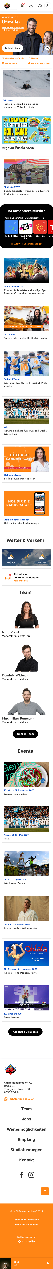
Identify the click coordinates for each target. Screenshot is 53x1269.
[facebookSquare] (22, 1175)
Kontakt (26, 1160)
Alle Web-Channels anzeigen (28, 244)
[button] (40, 6)
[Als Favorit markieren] (15, 223)
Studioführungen (27, 1149)
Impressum (33, 1219)
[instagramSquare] (31, 1175)
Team (26, 1108)
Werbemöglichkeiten (26, 1129)
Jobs (26, 1119)
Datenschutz (20, 1219)
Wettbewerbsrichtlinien (26, 1224)
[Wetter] (31, 6)
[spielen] (47, 1263)
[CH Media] (26, 1241)
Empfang (26, 1139)
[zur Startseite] (6, 6)
